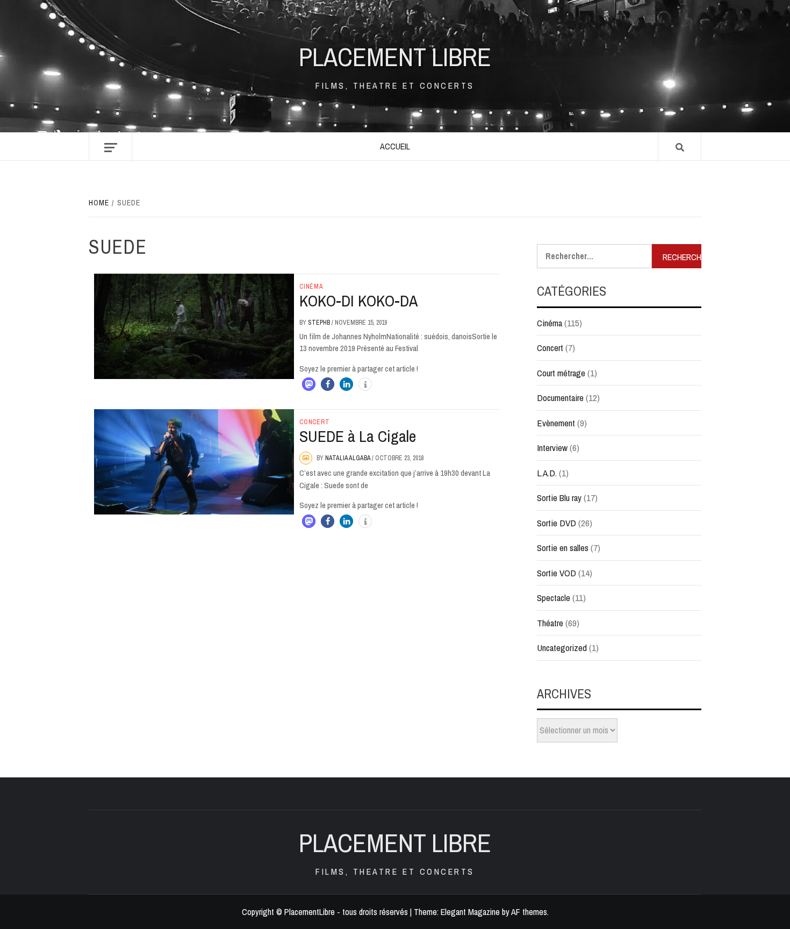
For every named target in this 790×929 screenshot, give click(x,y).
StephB (320, 322)
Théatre (550, 623)
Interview (552, 447)
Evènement (556, 423)
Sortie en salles (562, 547)
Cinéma (311, 286)
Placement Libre (395, 56)
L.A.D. (547, 473)
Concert (314, 422)
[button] (308, 384)
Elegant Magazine (470, 912)
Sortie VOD (556, 573)
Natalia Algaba (348, 458)
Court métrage (561, 373)
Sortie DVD (556, 523)
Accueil (395, 146)
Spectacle (553, 597)
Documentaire (560, 397)
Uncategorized (562, 647)
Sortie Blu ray (559, 497)
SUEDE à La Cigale (357, 436)
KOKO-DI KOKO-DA (358, 300)
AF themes (529, 912)
